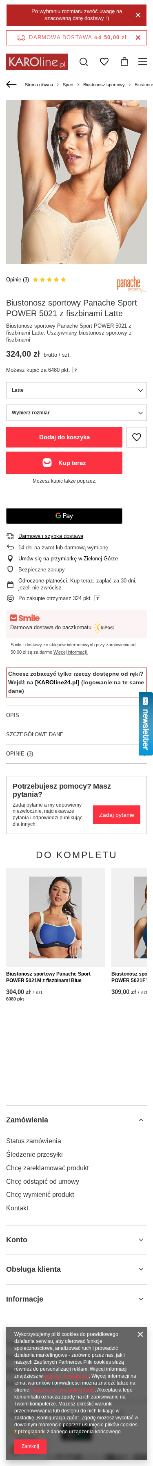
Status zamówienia (33, 1141)
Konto (16, 1240)
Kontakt (17, 1208)
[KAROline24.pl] (57, 682)
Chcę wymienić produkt (40, 1194)
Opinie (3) (17, 280)
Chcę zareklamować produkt (47, 1168)
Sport (68, 84)
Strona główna (39, 84)
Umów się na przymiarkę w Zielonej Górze (68, 558)
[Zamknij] (138, 15)
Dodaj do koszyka (64, 437)
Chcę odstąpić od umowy (42, 1181)
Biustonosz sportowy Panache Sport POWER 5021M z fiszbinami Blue (48, 977)
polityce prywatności (66, 1376)
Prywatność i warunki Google (63, 1390)
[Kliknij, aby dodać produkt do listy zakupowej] (136, 437)
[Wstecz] (12, 84)
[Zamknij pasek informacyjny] (138, 38)
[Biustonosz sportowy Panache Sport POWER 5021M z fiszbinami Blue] (55, 917)
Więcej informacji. (70, 652)
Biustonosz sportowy (104, 84)
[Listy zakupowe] (104, 61)
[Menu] (144, 61)
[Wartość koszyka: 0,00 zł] (124, 61)
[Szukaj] (83, 61)
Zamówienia (27, 1120)
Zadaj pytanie (116, 815)
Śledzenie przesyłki (34, 1154)
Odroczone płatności (42, 581)
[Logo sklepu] (37, 62)
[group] (76, 209)
